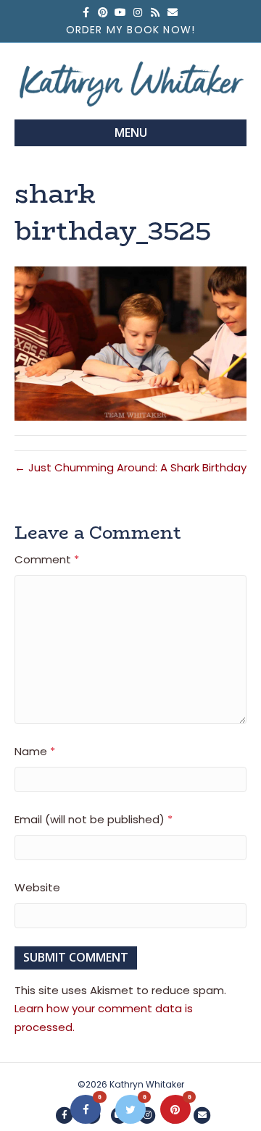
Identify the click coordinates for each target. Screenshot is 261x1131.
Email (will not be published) (93, 819)
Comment (46, 559)
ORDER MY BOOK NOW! (131, 29)
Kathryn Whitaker (146, 1084)
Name (34, 751)
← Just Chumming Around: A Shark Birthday (130, 467)
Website (37, 887)
